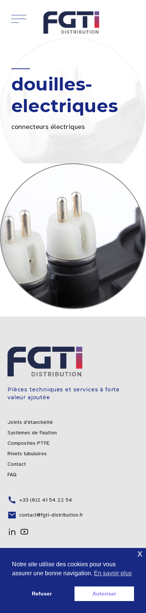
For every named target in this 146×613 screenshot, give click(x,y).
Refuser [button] (42, 594)
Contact (16, 464)
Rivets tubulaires (27, 453)
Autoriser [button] (104, 594)
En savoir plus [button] (113, 573)
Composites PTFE (28, 443)
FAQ (11, 474)
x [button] (139, 553)
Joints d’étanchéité (30, 422)
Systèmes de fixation (32, 432)
